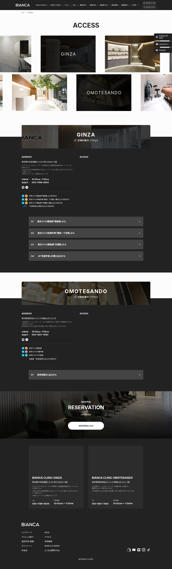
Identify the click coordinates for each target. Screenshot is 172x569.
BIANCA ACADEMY (52, 545)
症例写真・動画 (28, 541)
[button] (161, 44)
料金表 (24, 550)
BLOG (47, 532)
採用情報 (48, 541)
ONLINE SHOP (150, 7)
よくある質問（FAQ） (52, 550)
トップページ (27, 532)
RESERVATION (150, 3)
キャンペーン (27, 545)
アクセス (48, 537)
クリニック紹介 (27, 537)
